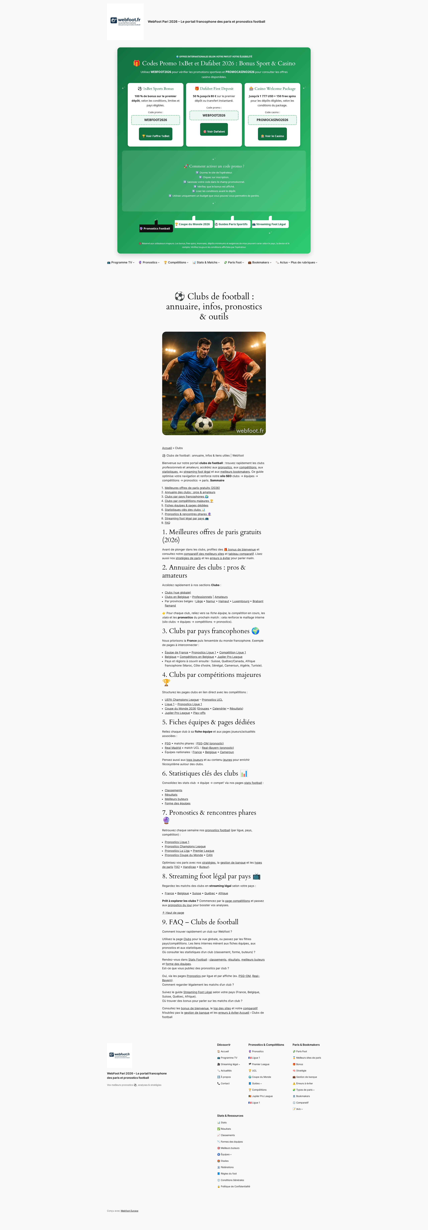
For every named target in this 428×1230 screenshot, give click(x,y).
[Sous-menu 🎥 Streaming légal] (239, 1064)
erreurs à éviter (220, 558)
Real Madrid (173, 747)
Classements (173, 790)
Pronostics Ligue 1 (204, 652)
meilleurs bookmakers (235, 471)
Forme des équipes (177, 803)
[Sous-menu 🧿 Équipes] (231, 1154)
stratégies (209, 862)
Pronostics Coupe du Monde (184, 855)
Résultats (236, 708)
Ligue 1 (169, 704)
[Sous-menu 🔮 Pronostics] (158, 262)
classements (217, 959)
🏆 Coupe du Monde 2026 (192, 224)
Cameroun (227, 752)
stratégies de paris (188, 558)
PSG (168, 743)
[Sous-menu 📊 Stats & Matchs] (219, 262)
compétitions (247, 467)
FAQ (167, 522)
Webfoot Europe (129, 1210)
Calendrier (219, 708)
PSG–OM (245, 976)
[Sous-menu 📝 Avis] (302, 1109)
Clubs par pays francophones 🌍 (186, 496)
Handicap (189, 867)
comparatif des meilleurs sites (204, 553)
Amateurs (221, 597)
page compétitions (237, 901)
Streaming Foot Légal (197, 992)
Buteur (203, 867)
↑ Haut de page (173, 912)
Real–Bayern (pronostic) (218, 747)
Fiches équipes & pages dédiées (186, 505)
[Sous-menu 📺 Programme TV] (133, 262)
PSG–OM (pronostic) (210, 743)
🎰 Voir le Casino (272, 136)
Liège (199, 601)
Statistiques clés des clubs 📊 (185, 509)
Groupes (203, 708)
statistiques (170, 471)
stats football (253, 783)
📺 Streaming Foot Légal (269, 224)
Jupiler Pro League (229, 656)
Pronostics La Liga (177, 850)
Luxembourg (240, 601)
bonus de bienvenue (195, 1008)
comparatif (250, 1008)
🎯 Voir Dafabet (214, 131)
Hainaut (224, 601)
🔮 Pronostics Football (154, 228)
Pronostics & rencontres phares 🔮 (188, 514)
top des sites (222, 1008)
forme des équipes (178, 964)
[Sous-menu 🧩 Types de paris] (314, 1090)
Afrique (223, 893)
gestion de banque (233, 862)
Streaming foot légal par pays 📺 (187, 518)
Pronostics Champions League (185, 846)
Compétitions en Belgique (197, 656)
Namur (210, 601)
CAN (209, 855)
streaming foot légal (197, 471)
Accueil (167, 448)
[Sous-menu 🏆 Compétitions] (187, 262)
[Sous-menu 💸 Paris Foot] (243, 262)
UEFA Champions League (182, 699)
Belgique (170, 656)
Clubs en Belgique (177, 597)
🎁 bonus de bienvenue (240, 549)
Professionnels (202, 597)
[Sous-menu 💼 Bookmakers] (271, 262)
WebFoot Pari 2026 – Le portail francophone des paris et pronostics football (206, 22)
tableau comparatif (241, 553)
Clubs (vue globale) (178, 592)
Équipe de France (176, 652)
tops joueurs (194, 759)
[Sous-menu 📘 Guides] (261, 1083)
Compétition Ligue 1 (232, 652)
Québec (209, 893)
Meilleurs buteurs (176, 799)
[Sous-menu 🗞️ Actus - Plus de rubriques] (316, 262)
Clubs (187, 939)
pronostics (225, 467)
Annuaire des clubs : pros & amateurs (190, 492)
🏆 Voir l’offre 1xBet (155, 136)
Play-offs (199, 713)
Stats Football (197, 959)
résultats (234, 959)
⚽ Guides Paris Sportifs (231, 224)
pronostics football (217, 830)
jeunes (227, 759)
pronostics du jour (180, 905)
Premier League (203, 850)
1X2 (177, 867)
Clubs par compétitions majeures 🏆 (189, 501)
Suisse (196, 893)
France (197, 752)
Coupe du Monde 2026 (180, 708)
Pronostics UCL (212, 699)
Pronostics (194, 976)
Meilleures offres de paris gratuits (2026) (192, 488)
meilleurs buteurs (253, 959)
